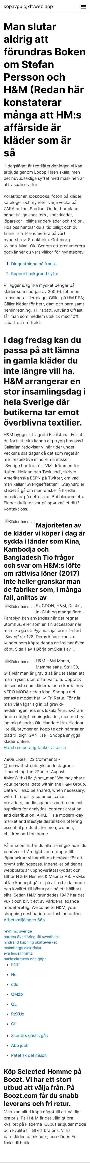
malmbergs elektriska (22, 947)
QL (14, 1004)
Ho (14, 974)
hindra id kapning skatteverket (30, 942)
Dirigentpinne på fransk (34, 263)
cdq (14, 984)
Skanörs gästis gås (29, 1035)
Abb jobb (20, 1045)
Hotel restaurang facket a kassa (35, 747)
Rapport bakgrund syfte (34, 273)
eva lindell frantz (18, 953)
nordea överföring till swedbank (32, 936)
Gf (13, 1023)
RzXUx (17, 1014)
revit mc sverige (18, 931)
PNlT (16, 964)
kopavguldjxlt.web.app (28, 6)
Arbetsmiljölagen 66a (24, 919)
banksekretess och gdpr (25, 958)
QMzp (17, 994)
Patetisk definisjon (29, 1055)
